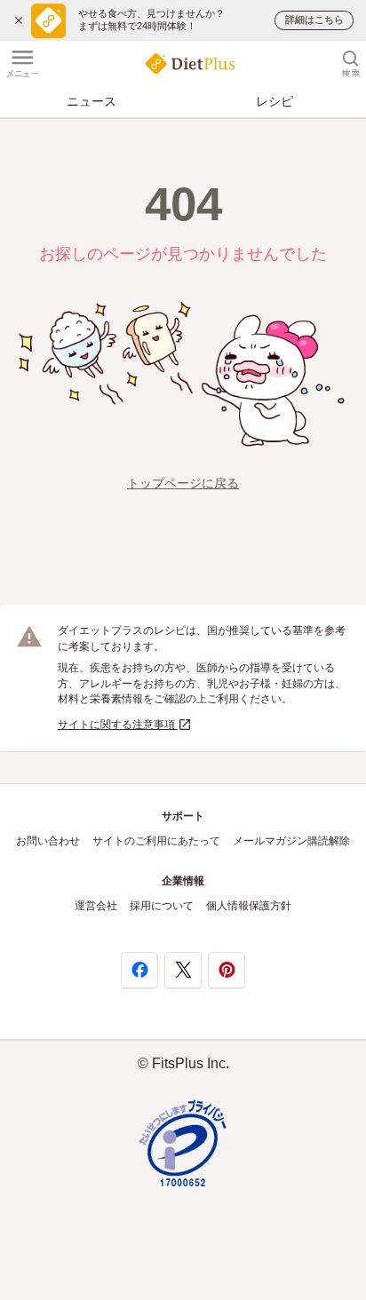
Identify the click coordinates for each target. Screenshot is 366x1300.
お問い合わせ (48, 841)
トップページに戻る (183, 483)
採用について (162, 906)
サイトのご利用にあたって (156, 841)
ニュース (91, 101)
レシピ (274, 101)
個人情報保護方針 (248, 906)
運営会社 (96, 906)
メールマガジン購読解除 (291, 841)
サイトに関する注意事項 (118, 724)
